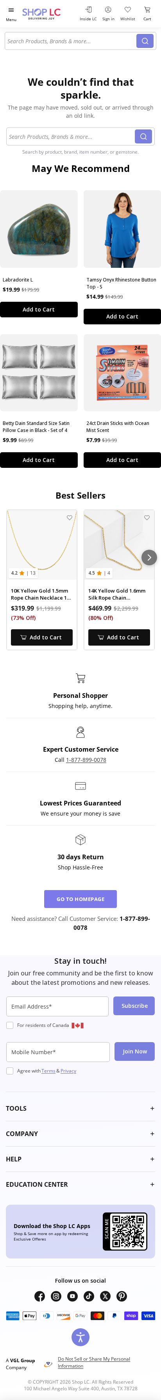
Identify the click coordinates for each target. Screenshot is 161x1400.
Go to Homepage (80, 899)
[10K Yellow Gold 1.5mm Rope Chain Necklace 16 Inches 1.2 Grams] (42, 545)
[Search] (145, 41)
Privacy (68, 1070)
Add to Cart (39, 309)
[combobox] (71, 41)
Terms (48, 1070)
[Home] (49, 14)
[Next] (149, 557)
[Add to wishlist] (69, 517)
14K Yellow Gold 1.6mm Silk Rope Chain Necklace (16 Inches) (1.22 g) (116, 594)
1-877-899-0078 (86, 759)
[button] (80, 1108)
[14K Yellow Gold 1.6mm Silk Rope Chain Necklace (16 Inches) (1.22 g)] (119, 545)
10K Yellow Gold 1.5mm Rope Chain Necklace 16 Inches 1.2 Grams (40, 594)
